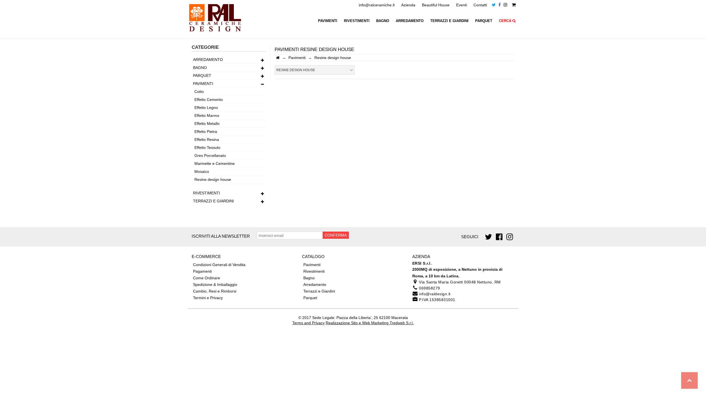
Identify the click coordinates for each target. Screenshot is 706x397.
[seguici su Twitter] (494, 5)
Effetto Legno (206, 107)
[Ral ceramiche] (215, 33)
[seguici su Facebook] (499, 5)
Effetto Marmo (206, 115)
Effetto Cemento (208, 99)
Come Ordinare (206, 278)
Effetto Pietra (205, 131)
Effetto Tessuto (207, 147)
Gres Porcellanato (210, 155)
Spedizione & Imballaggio (215, 284)
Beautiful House (436, 5)
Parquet (483, 21)
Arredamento (410, 21)
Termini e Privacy (208, 298)
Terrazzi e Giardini (449, 21)
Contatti (480, 5)
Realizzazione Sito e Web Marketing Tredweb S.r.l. (370, 323)
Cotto (199, 91)
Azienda (408, 5)
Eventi (461, 5)
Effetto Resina (206, 139)
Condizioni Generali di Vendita (219, 264)
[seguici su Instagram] (505, 5)
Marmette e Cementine (214, 163)
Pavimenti (327, 21)
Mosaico (201, 171)
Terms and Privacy (308, 323)
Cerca (505, 21)
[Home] (278, 57)
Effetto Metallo (207, 123)
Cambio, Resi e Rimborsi (214, 291)
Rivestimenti (357, 21)
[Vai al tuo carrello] (514, 5)
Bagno (382, 21)
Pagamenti (202, 271)
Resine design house (212, 179)
